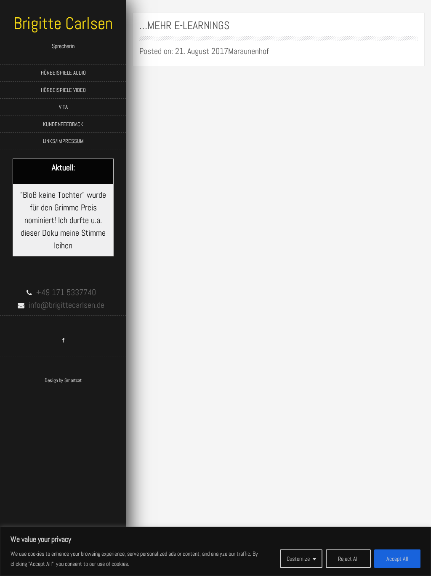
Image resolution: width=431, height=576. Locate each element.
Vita (63, 106)
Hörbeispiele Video (63, 90)
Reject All (348, 559)
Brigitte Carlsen (63, 23)
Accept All (397, 559)
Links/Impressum (63, 141)
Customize (298, 559)
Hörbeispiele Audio (63, 72)
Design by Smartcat (63, 380)
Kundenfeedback (63, 124)
